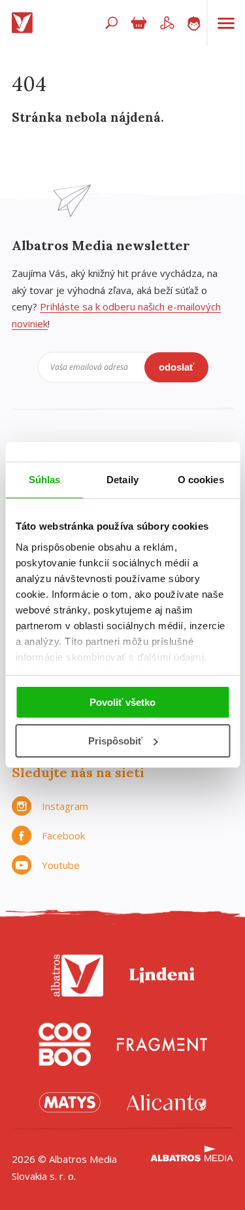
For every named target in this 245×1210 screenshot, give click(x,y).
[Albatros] (77, 976)
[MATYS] (70, 1102)
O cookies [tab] (201, 479)
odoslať (176, 367)
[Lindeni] (162, 976)
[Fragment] (162, 1045)
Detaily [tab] (122, 479)
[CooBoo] (64, 1045)
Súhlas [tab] (45, 479)
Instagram (65, 806)
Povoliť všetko (122, 702)
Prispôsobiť (115, 740)
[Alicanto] (167, 1102)
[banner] (25, 23)
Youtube (61, 864)
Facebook (63, 835)
